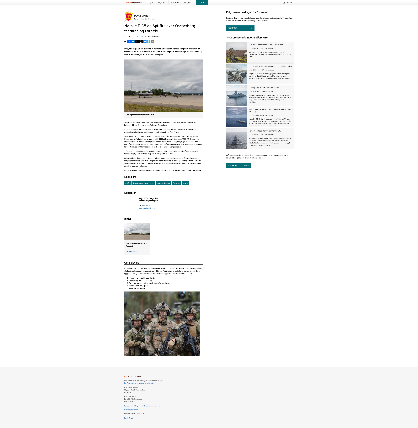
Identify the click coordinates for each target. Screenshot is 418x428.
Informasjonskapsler (131, 410)
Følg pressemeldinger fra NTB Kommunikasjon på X (142, 406)
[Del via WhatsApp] (148, 42)
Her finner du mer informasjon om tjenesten (139, 383)
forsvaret (176, 183)
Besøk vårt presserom (238, 165)
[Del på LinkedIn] (133, 42)
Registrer (232, 28)
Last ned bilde (131, 252)
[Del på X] (137, 42)
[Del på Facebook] (129, 42)
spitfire (128, 183)
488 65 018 (146, 205)
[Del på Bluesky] (145, 42)
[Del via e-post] (152, 42)
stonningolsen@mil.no (147, 208)
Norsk (126, 418)
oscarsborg (149, 183)
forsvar (185, 183)
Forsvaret (145, 36)
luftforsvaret (138, 183)
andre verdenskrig (163, 183)
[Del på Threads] (141, 42)
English (131, 418)
